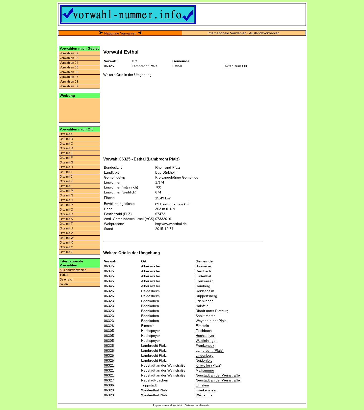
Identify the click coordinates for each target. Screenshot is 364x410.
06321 (109, 365)
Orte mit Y (66, 247)
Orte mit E (66, 153)
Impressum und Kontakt (167, 405)
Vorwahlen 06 (69, 72)
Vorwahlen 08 (69, 81)
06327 (109, 380)
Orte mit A (66, 134)
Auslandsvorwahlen (73, 270)
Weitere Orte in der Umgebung (127, 75)
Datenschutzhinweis (197, 405)
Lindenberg (204, 355)
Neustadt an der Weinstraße (218, 375)
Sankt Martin (205, 316)
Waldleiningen (206, 341)
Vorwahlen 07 (69, 77)
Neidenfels (204, 360)
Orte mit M (66, 190)
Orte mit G (66, 162)
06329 (109, 390)
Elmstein (202, 326)
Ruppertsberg (206, 296)
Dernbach (203, 271)
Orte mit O (66, 200)
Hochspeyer (205, 336)
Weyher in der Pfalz (211, 321)
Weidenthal (204, 395)
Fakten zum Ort (235, 66)
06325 (109, 66)
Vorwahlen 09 (69, 86)
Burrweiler (203, 266)
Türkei (64, 275)
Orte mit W (67, 238)
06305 (109, 331)
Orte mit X (66, 242)
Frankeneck (205, 345)
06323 (109, 301)
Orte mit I (66, 172)
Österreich (67, 279)
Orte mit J (66, 176)
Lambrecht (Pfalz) (210, 350)
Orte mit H (66, 167)
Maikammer (205, 370)
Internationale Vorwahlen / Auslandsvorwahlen (244, 33)
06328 (109, 326)
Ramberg (203, 286)
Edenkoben (204, 301)
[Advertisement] (79, 110)
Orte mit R (66, 214)
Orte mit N (66, 195)
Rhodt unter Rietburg (212, 311)
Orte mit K (66, 181)
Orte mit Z (66, 252)
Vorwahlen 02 (69, 53)
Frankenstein (206, 390)
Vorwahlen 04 (69, 62)
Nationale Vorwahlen (120, 33)
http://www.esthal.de (171, 224)
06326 (109, 291)
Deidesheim (205, 291)
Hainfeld (202, 306)
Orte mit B (66, 139)
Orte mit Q (66, 209)
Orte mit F (66, 157)
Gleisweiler (204, 281)
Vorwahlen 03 (69, 58)
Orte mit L (66, 186)
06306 (109, 385)
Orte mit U (66, 228)
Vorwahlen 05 (69, 67)
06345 (109, 266)
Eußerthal (203, 276)
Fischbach (204, 331)
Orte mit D (66, 148)
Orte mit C (66, 143)
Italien (64, 284)
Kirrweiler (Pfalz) (208, 365)
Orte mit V (66, 233)
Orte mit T (66, 223)
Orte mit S (66, 219)
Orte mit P (66, 205)
